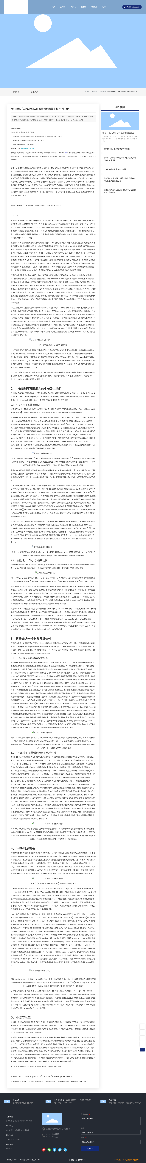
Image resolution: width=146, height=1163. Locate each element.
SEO (39, 1160)
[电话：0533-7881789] (142, 1032)
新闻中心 (95, 92)
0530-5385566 (133, 7)
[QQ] (55, 1150)
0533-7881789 (52, 1137)
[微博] (44, 1150)
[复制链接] (65, 1150)
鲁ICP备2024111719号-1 (77, 1160)
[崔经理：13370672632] (142, 1038)
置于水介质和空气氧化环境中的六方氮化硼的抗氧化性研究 (120, 159)
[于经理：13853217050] (142, 1044)
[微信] (49, 1150)
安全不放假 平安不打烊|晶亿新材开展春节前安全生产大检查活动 (119, 179)
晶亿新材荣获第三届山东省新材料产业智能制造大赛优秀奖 (120, 191)
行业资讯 (103, 92)
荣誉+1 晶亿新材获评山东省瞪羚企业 (118, 132)
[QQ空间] (60, 1150)
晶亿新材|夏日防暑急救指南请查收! (117, 148)
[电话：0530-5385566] (142, 1026)
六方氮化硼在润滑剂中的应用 (115, 169)
